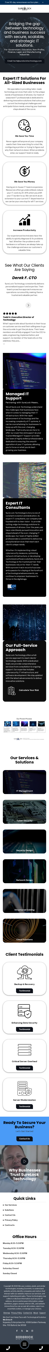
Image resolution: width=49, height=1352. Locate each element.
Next (28, 305)
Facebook (17, 1330)
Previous (21, 305)
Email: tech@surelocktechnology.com (24, 61)
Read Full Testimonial (4, 341)
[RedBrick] (24, 1337)
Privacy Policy (16, 1313)
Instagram (32, 1330)
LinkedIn (27, 1330)
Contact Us (41, 1348)
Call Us (8, 1348)
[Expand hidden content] (42, 2)
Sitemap (6, 1313)
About (35, 1313)
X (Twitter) (22, 1330)
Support (42, 1313)
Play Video (24, 1161)
